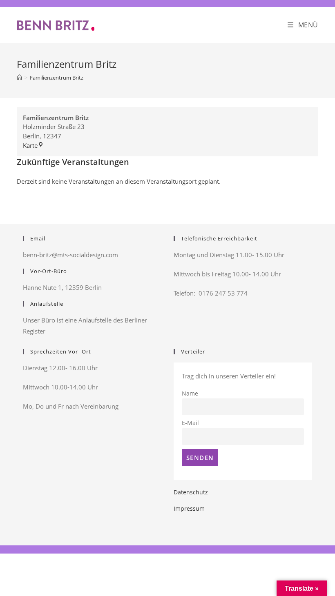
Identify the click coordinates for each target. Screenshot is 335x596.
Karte (33, 145)
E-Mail (190, 423)
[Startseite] (19, 77)
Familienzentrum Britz (56, 77)
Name (190, 393)
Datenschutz (191, 492)
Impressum (189, 508)
